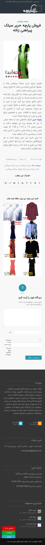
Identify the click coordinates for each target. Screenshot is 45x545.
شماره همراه (7, 346)
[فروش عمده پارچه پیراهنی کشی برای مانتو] (31, 211)
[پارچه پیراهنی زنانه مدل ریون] (12, 248)
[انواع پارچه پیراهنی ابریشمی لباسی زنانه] (12, 230)
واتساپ (9, 532)
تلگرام (9, 537)
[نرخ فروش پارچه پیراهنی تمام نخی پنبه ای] (12, 211)
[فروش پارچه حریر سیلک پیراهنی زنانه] (22, 60)
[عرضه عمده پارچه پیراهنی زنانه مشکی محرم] (31, 267)
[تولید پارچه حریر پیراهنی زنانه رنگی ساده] (12, 267)
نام (10, 332)
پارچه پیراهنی (22, 21)
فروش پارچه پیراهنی (14, 169)
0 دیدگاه (22, 159)
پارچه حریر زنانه (29, 169)
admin (9, 159)
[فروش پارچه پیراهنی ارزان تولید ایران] (31, 230)
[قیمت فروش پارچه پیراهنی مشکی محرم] (31, 248)
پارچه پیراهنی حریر (23, 165)
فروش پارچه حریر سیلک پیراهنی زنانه (22, 28)
